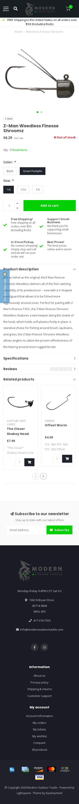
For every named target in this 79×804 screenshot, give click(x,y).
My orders (39, 723)
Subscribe (61, 530)
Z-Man (9, 118)
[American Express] (12, 769)
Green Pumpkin (32, 171)
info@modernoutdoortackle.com (41, 629)
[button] (37, 112)
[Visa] (39, 777)
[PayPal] (64, 769)
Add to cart (50, 205)
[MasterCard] (51, 769)
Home (19, 31)
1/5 (38, 189)
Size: (8, 180)
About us (39, 676)
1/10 (23, 189)
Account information (39, 716)
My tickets (39, 729)
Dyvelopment (54, 793)
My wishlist (39, 736)
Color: (9, 162)
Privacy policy (39, 682)
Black (10, 171)
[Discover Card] (38, 769)
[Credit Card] (25, 769)
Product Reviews (5, 289)
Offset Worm (56, 425)
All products (39, 750)
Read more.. (20, 150)
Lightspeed (24, 793)
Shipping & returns (39, 689)
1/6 (9, 189)
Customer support (39, 696)
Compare (39, 743)
